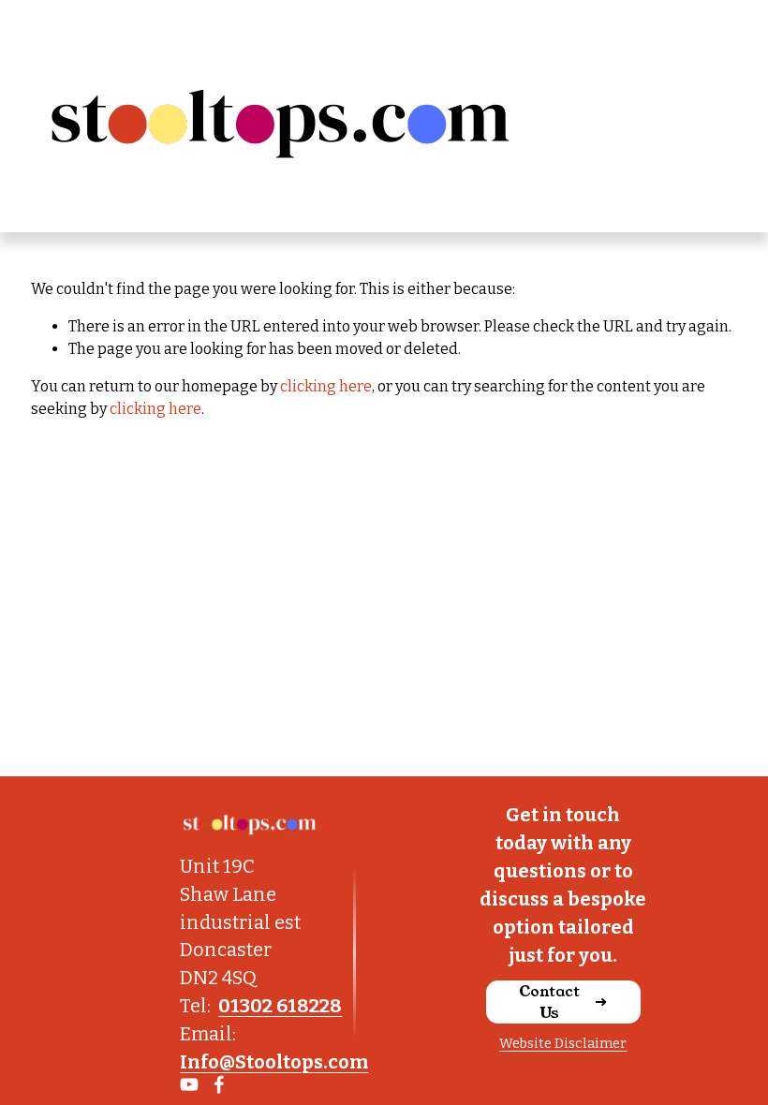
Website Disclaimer (563, 1043)
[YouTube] (189, 1084)
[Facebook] (219, 1084)
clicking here (326, 386)
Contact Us (549, 1002)
